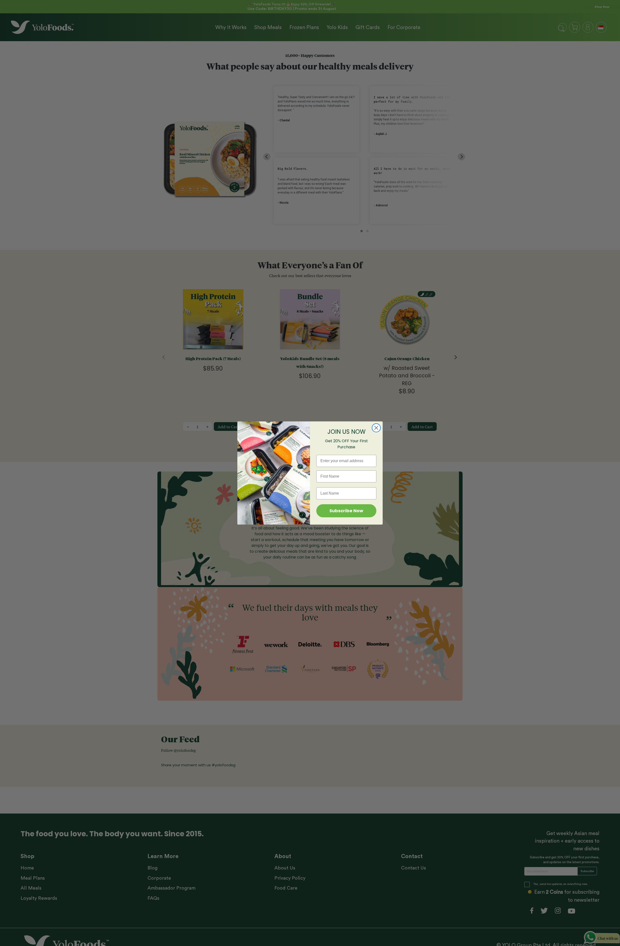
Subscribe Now (346, 511)
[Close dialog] (376, 427)
